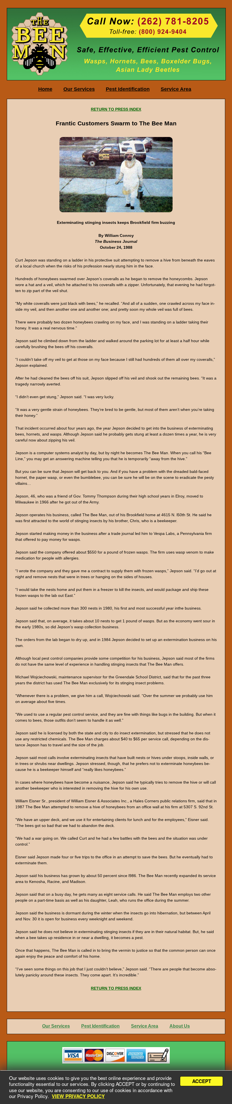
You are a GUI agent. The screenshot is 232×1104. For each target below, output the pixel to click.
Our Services (79, 89)
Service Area (176, 89)
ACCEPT (201, 1081)
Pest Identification (128, 89)
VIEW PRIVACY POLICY (78, 1096)
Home (45, 89)
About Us (179, 1026)
